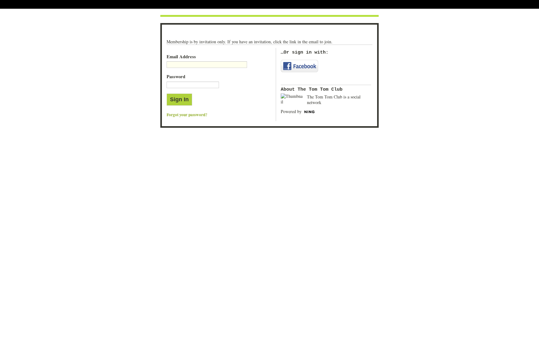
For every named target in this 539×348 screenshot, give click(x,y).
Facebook (299, 66)
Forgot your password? (187, 115)
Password (176, 76)
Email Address (181, 56)
